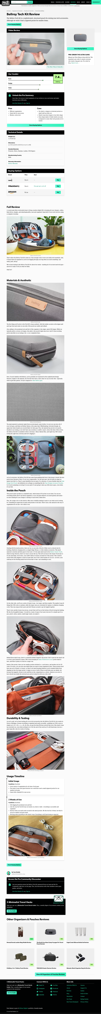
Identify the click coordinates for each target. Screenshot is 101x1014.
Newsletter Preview (58, 903)
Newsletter (70, 996)
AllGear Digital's (23, 1008)
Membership (96, 2)
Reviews (73, 2)
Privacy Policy (84, 1002)
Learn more (77, 5)
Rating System (84, 999)
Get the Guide (12, 911)
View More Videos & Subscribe (55, 67)
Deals (52, 2)
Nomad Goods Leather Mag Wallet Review (19, 942)
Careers (82, 985)
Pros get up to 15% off (40, 186)
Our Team (69, 999)
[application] (35, 49)
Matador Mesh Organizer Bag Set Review (78, 968)
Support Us (83, 988)
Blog (78, 2)
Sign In (88, 2)
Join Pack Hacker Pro (18, 103)
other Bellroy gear (37, 380)
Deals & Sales (84, 993)
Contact (82, 996)
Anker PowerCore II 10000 (45, 659)
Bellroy (42, 11)
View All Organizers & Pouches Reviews (50, 974)
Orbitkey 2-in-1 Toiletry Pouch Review (17, 968)
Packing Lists (60, 2)
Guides (67, 2)
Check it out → (75, 63)
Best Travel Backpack (72, 1002)
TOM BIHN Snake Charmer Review (46, 968)
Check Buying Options (14, 24)
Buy (58, 180)
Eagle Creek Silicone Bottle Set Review (78, 942)
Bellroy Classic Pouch (56, 552)
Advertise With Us (72, 985)
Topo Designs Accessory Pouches (54, 483)
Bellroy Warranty (13, 163)
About (83, 2)
